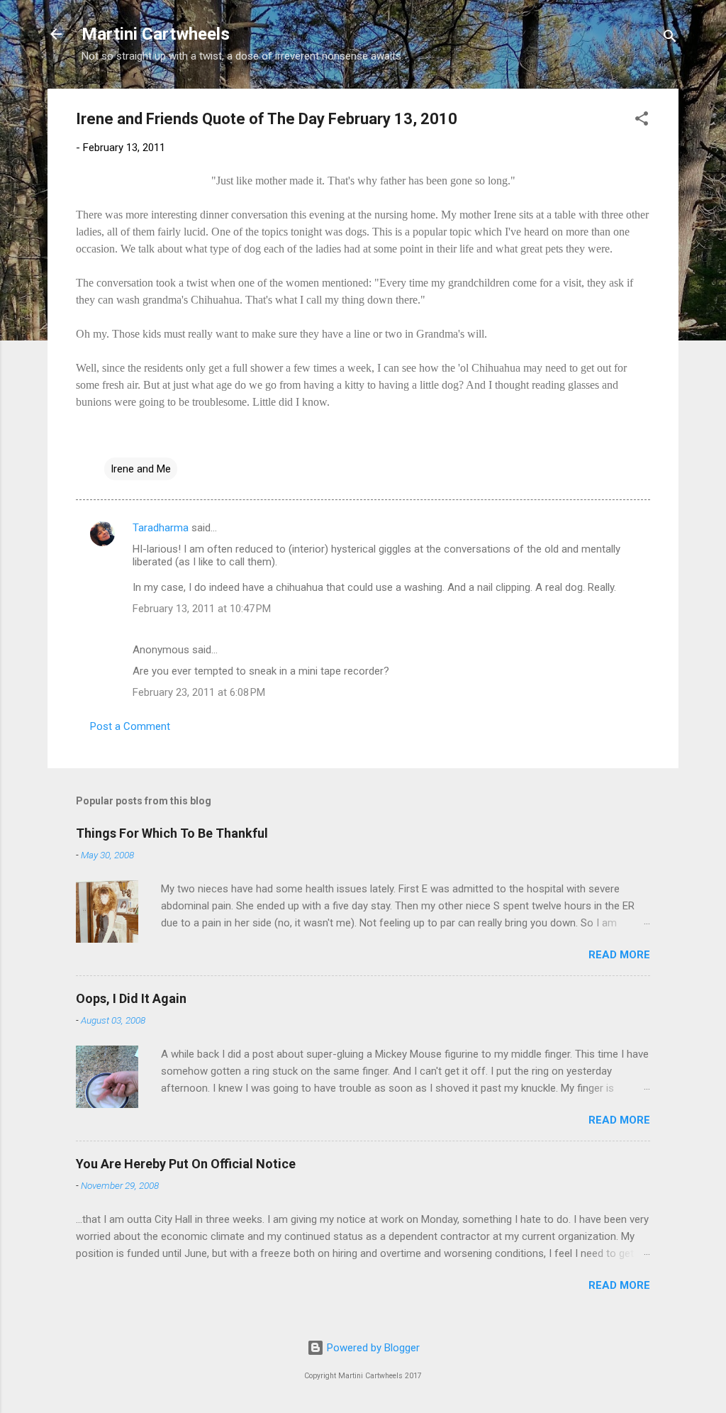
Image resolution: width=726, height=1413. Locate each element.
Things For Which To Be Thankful (172, 833)
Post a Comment (130, 726)
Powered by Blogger (372, 1347)
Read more (619, 954)
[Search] (669, 38)
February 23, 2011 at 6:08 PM (199, 692)
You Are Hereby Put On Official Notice (186, 1163)
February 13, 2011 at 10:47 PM (202, 608)
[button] (641, 121)
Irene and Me (141, 468)
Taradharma (161, 527)
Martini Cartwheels (156, 34)
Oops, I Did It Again (131, 998)
